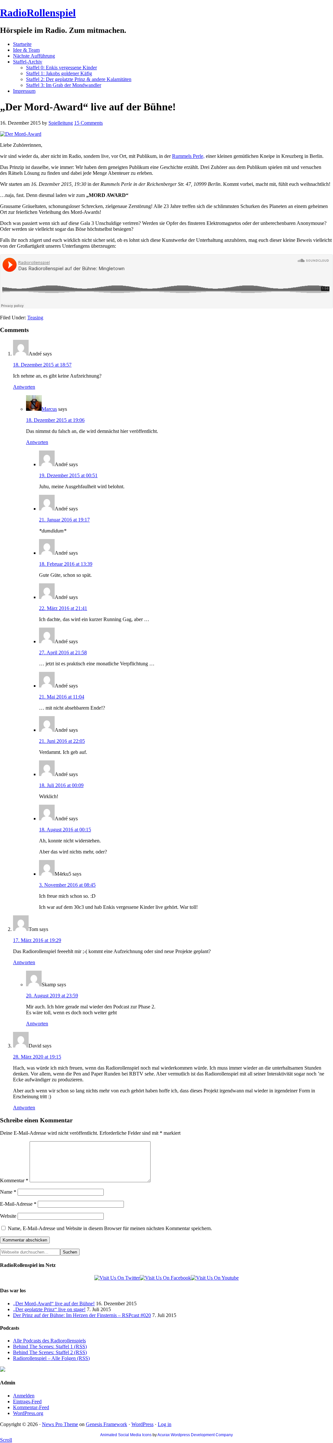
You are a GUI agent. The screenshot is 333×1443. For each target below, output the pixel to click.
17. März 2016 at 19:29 (37, 940)
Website (8, 1216)
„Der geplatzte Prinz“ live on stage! (49, 1309)
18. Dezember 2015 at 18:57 (42, 365)
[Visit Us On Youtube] (215, 1278)
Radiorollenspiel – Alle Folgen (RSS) (51, 1358)
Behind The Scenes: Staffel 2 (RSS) (50, 1352)
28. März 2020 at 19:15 (37, 1057)
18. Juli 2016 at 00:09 (61, 785)
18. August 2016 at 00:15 (65, 829)
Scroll (6, 1440)
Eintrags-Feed (27, 1401)
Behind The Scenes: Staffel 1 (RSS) (50, 1346)
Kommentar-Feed (31, 1407)
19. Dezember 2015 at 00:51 (68, 475)
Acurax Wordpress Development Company (195, 1435)
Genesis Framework (106, 1424)
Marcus (49, 409)
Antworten (24, 387)
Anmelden (23, 1395)
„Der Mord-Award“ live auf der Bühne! (54, 1303)
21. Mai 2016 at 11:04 (61, 697)
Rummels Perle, (188, 156)
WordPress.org (28, 1413)
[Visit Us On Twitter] (117, 1278)
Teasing (35, 317)
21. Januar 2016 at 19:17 (64, 519)
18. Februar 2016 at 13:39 (65, 564)
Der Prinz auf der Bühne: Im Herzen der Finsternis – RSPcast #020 (82, 1315)
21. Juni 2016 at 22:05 (62, 741)
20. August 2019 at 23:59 (52, 995)
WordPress (142, 1424)
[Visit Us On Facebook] (165, 1278)
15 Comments (88, 123)
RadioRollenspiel (38, 13)
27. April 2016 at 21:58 (63, 652)
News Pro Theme (60, 1424)
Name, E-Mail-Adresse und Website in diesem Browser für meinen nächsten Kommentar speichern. (110, 1228)
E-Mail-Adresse (18, 1204)
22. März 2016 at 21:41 (63, 608)
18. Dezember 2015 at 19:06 (55, 420)
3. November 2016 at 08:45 (67, 885)
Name (8, 1192)
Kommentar (14, 1180)
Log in (164, 1424)
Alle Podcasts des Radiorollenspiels (49, 1340)
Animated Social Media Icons (126, 1435)
